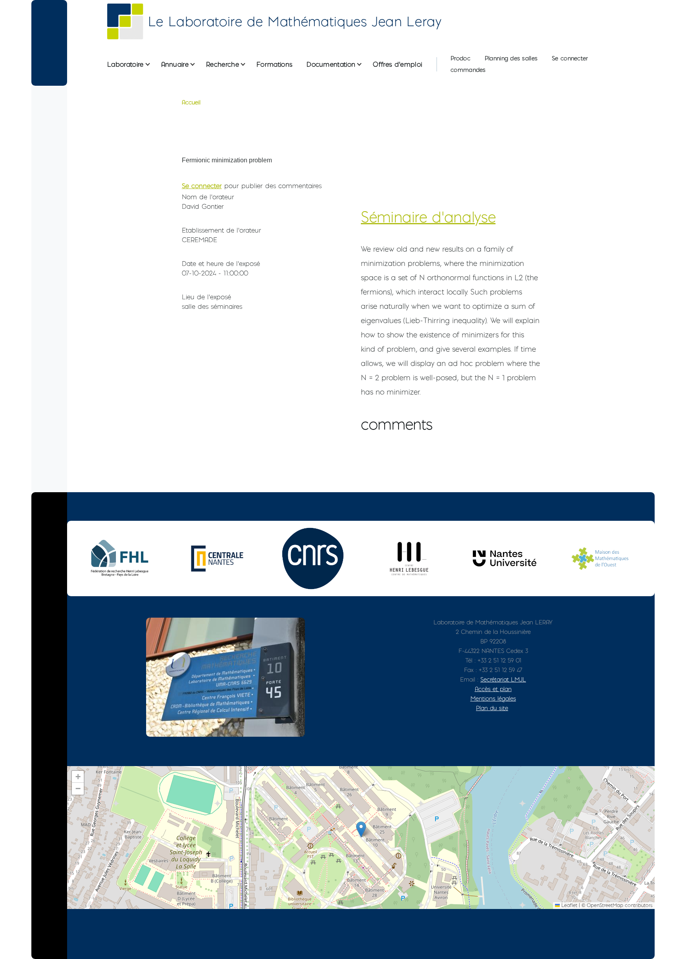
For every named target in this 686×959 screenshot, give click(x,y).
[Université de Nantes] (504, 558)
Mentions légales (493, 698)
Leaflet (568, 905)
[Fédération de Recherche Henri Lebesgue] (121, 558)
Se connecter (570, 58)
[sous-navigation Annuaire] (197, 64)
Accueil (191, 102)
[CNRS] (313, 558)
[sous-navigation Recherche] (247, 64)
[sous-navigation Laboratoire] (152, 64)
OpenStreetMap (605, 905)
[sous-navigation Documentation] (364, 64)
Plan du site (492, 708)
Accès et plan (493, 689)
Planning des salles (511, 58)
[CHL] (409, 558)
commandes (468, 69)
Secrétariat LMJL (503, 679)
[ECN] (217, 558)
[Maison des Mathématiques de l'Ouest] (600, 558)
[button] (361, 829)
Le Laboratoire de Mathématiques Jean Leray (295, 21)
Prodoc (460, 58)
